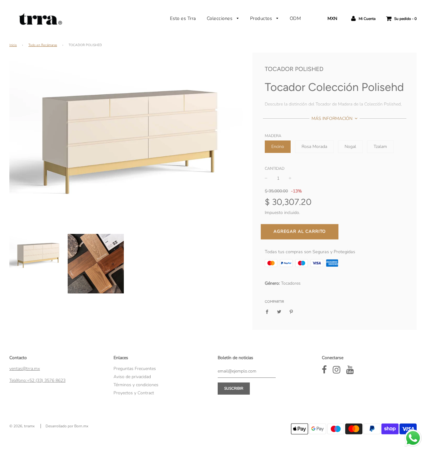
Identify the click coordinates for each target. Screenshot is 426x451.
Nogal (350, 147)
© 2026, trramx (22, 426)
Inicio (13, 45)
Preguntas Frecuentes (135, 369)
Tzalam (380, 147)
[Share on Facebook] (269, 311)
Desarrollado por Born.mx (67, 426)
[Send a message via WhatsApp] (413, 438)
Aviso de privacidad (132, 377)
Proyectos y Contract (134, 393)
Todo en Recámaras (42, 45)
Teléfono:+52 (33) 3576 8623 (37, 380)
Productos (262, 18)
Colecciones (220, 18)
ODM (295, 18)
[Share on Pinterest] (291, 311)
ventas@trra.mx (24, 369)
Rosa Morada (314, 147)
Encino (277, 147)
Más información (333, 118)
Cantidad (274, 168)
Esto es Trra (183, 18)
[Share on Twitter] (279, 311)
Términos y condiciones (136, 385)
